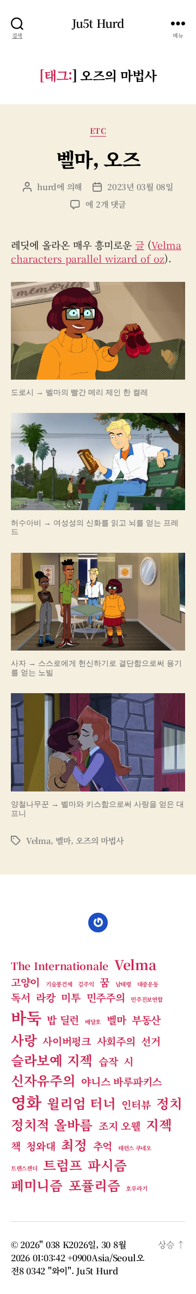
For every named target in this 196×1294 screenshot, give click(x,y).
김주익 (86, 984)
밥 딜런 (63, 1019)
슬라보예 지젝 (52, 1060)
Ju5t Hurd (98, 23)
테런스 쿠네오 (134, 1148)
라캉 (45, 997)
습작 (108, 1061)
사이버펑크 (66, 1040)
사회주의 (116, 1040)
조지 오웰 (119, 1125)
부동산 (146, 1019)
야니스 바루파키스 (121, 1081)
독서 (20, 997)
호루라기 (136, 1188)
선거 (150, 1040)
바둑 (26, 1017)
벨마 (63, 840)
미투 (70, 997)
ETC (98, 131)
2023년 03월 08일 (140, 186)
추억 (102, 1145)
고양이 (25, 981)
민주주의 (106, 997)
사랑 (23, 1039)
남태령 (123, 984)
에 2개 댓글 (105, 204)
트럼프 (62, 1164)
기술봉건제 (59, 984)
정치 (169, 1103)
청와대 (40, 1145)
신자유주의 (43, 1080)
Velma (38, 840)
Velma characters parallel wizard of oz (96, 251)
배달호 (93, 1022)
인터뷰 (135, 1104)
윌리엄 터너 (81, 1103)
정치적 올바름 (52, 1124)
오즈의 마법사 (99, 840)
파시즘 (107, 1164)
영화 (26, 1101)
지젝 (158, 1124)
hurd (47, 186)
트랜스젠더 (24, 1168)
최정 (74, 1144)
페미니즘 (37, 1185)
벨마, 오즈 (98, 159)
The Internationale (59, 965)
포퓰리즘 (94, 1185)
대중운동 (147, 984)
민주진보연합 (146, 999)
